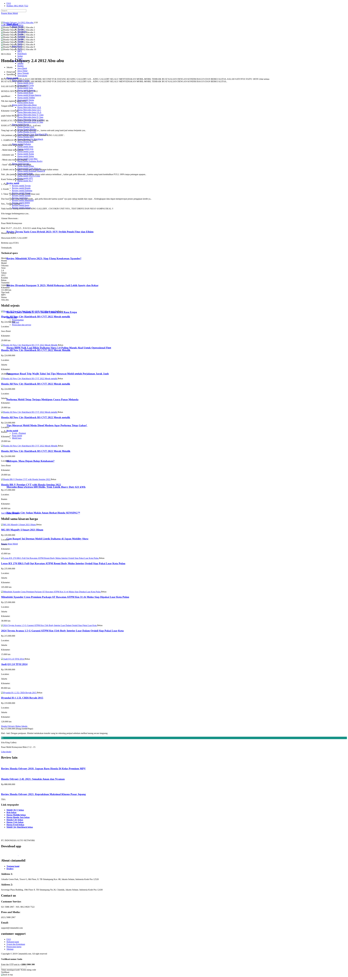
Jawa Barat (22, 68)
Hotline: (17, 6)
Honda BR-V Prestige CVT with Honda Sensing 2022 (31, 484)
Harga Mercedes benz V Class (30, 115)
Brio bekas (11, 812)
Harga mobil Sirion (25, 156)
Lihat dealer (6, 752)
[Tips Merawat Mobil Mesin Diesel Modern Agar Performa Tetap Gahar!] (18, 420)
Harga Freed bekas (15, 824)
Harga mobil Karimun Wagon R (31, 171)
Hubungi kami (13, 942)
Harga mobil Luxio (25, 151)
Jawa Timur (22, 71)
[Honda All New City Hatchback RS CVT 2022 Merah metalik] (29, 311)
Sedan (20, 56)
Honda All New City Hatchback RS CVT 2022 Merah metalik (35, 316)
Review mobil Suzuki (21, 195)
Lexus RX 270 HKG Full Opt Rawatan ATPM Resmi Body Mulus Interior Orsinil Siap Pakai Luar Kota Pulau (63, 563)
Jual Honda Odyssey (10, 513)
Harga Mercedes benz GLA (29, 112)
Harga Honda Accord (26, 132)
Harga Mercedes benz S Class (30, 122)
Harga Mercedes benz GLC (29, 110)
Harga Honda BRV (25, 137)
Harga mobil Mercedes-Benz (24, 105)
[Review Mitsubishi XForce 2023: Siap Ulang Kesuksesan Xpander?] (18, 253)
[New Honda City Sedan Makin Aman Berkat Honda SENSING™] (18, 507)
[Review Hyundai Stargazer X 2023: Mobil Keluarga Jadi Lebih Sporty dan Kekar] (18, 280)
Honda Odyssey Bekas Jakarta (14, 726)
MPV (19, 51)
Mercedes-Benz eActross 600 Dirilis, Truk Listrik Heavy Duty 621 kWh (46, 487)
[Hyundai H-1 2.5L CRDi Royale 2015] (19, 692)
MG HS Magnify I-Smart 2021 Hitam (22, 529)
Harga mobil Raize (25, 102)
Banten (20, 66)
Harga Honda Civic (25, 127)
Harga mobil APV (25, 178)
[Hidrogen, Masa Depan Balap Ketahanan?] (18, 456)
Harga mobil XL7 (25, 181)
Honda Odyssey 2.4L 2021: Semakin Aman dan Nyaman (33, 779)
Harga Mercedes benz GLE (29, 107)
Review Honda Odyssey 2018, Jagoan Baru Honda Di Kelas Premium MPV (43, 768)
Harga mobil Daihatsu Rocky (30, 161)
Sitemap (10, 949)
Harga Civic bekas (15, 822)
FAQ (9, 3)
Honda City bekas (15, 820)
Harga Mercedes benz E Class (30, 117)
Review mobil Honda (21, 188)
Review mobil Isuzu (20, 205)
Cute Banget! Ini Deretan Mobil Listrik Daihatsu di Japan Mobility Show (47, 538)
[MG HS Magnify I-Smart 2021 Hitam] (18, 524)
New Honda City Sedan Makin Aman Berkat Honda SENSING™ (43, 512)
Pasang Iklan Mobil (9, 13)
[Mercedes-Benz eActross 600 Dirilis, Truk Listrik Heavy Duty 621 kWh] (18, 481)
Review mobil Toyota (21, 185)
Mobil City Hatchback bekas (20, 827)
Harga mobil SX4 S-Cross (28, 176)
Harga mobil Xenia (25, 154)
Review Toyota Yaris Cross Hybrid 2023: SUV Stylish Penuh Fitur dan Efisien (50, 231)
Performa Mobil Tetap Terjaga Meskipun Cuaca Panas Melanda (42, 399)
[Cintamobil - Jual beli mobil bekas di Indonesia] (11, 19)
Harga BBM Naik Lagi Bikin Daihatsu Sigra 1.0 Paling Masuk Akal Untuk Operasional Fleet (59, 347)
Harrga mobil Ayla (25, 149)
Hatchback (22, 53)
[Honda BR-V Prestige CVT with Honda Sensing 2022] (26, 479)
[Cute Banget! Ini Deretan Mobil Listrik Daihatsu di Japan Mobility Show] (18, 533)
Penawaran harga (14, 946)
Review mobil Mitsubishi (23, 200)
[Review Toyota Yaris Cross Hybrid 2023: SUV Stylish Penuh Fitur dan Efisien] (18, 226)
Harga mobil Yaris (25, 88)
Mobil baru (16, 438)
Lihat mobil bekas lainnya (12, 25)
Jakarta (20, 63)
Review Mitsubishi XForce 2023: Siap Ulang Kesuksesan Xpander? (44, 258)
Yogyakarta (22, 75)
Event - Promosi (19, 433)
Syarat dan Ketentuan (16, 944)
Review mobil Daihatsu (22, 190)
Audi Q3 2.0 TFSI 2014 (14, 664)
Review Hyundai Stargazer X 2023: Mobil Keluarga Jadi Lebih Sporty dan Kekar (52, 285)
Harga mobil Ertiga (25, 166)
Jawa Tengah (23, 73)
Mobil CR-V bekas (15, 810)
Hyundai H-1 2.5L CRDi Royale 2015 (22, 697)
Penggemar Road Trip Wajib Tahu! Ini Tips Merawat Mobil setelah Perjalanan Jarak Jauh (58, 373)
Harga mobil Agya (25, 83)
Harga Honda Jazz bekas (18, 817)
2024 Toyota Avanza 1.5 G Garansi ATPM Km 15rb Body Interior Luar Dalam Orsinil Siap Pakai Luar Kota (62, 630)
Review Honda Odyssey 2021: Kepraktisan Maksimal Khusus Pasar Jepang (43, 794)
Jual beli (15, 322)
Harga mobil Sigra (25, 146)
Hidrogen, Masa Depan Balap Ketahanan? (31, 461)
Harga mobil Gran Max (27, 159)
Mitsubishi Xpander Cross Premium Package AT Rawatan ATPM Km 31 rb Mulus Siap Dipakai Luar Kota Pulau (65, 597)
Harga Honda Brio (25, 141)
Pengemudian (18, 320)
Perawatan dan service (21, 325)
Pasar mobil (17, 435)
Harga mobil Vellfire (26, 97)
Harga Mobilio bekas (16, 815)
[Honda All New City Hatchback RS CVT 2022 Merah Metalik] (29, 345)
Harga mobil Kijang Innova (29, 95)
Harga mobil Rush (25, 93)
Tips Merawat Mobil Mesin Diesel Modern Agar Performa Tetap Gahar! (47, 425)
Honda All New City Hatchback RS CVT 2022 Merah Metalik (35, 350)
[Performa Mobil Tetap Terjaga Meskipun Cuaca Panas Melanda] (18, 394)
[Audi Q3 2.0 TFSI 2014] (13, 659)
